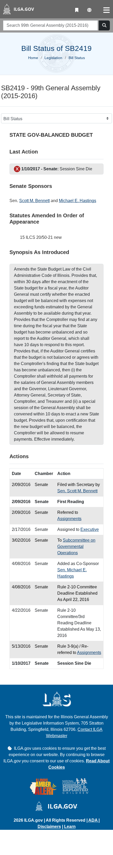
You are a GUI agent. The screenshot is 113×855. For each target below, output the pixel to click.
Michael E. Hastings (77, 200)
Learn (70, 826)
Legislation (53, 58)
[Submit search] (104, 25)
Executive (89, 529)
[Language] (89, 10)
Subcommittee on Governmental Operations (76, 546)
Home (33, 58)
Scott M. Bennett (34, 200)
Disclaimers (49, 826)
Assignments (69, 518)
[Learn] (77, 10)
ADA (93, 820)
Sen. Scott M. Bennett (77, 491)
